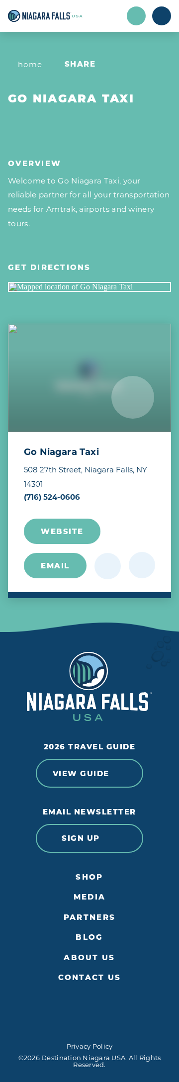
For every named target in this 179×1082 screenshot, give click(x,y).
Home (30, 64)
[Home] (64, 16)
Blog (89, 937)
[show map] (142, 565)
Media (89, 897)
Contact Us (89, 977)
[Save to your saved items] (107, 566)
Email (55, 565)
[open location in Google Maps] (89, 287)
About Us (89, 957)
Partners (89, 917)
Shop (89, 877)
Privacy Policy (90, 1046)
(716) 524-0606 (52, 497)
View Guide (81, 773)
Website (62, 531)
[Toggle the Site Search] (136, 15)
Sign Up (81, 838)
